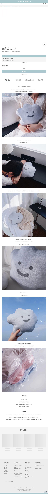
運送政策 (5, 470)
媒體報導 (5, 468)
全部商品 (2, 6)
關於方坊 (5, 465)
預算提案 (11, 6)
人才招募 (5, 473)
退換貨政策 (6, 471)
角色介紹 (5, 467)
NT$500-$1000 (17, 6)
